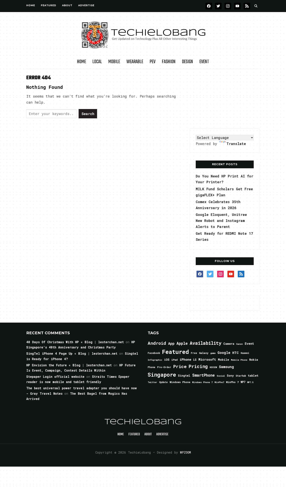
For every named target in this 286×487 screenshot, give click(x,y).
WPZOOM (185, 452)
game (213, 353)
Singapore (162, 374)
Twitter (152, 382)
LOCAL (97, 62)
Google (224, 352)
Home (30, 5)
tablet (253, 375)
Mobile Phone (239, 359)
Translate (236, 143)
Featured (175, 351)
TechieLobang (143, 422)
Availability (205, 343)
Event (204, 62)
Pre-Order (164, 367)
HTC (235, 352)
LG (195, 359)
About (67, 5)
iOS (166, 359)
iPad (174, 359)
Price (180, 366)
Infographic (155, 360)
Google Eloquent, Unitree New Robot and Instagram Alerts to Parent (221, 220)
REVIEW (213, 367)
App (171, 343)
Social (221, 375)
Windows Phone (180, 382)
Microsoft (207, 359)
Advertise (86, 5)
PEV (152, 62)
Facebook (154, 352)
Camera (228, 344)
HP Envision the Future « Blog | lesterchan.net (69, 365)
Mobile (114, 62)
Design (187, 62)
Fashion (168, 62)
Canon (239, 344)
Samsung (226, 366)
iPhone (185, 359)
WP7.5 (250, 382)
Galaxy (203, 353)
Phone (151, 367)
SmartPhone (203, 375)
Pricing (198, 366)
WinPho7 (219, 382)
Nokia (253, 359)
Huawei (245, 352)
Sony (230, 375)
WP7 (243, 382)
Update (163, 382)
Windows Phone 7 (202, 382)
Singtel (184, 375)
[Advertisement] (225, 99)
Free (194, 352)
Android (157, 343)
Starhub (241, 375)
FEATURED (48, 5)
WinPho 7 (232, 382)
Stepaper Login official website (55, 376)
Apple (182, 343)
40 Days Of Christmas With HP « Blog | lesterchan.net (75, 342)
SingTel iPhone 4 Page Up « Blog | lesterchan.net (71, 353)
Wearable (134, 62)
